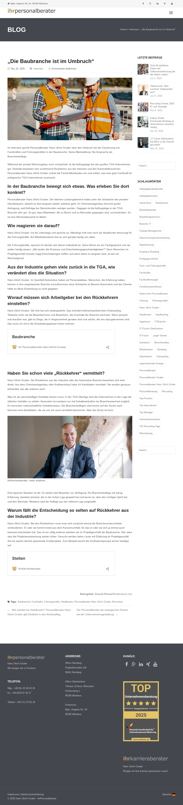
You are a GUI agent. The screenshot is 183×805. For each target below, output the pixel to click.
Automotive (145, 203)
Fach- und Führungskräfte (152, 265)
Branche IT (145, 224)
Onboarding (162, 356)
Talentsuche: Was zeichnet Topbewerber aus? (161, 89)
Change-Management (150, 230)
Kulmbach (144, 342)
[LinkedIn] (157, 3)
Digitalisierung (146, 244)
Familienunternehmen (150, 286)
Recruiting (117, 601)
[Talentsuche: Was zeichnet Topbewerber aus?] (143, 89)
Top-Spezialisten (148, 405)
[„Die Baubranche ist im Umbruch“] (70, 108)
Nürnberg (162, 349)
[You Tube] (171, 3)
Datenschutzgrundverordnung (154, 237)
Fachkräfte (37, 601)
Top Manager (146, 412)
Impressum (13, 794)
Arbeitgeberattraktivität (151, 189)
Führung (143, 300)
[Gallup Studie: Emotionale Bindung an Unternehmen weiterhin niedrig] (143, 121)
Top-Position (145, 398)
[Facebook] (143, 3)
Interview (134, 29)
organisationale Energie (151, 363)
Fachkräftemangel (148, 279)
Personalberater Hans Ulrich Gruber (92, 601)
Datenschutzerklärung (32, 794)
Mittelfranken (146, 349)
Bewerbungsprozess (149, 217)
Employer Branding (149, 251)
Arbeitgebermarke (148, 196)
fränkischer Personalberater (153, 293)
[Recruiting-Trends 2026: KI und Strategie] (143, 107)
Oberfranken (145, 356)
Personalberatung (148, 391)
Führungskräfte (52, 601)
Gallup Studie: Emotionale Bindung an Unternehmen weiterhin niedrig (162, 123)
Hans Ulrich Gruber (149, 307)
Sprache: (167, 794)
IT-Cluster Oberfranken (151, 328)
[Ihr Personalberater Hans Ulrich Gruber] (32, 12)
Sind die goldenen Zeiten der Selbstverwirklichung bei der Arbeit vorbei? (162, 70)
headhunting (162, 314)
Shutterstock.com (122, 594)
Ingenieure (144, 321)
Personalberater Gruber (151, 377)
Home (123, 29)
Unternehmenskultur (149, 419)
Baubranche (24, 601)
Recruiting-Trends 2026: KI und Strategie (162, 105)
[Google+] (150, 3)
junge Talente (160, 335)
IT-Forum (144, 335)
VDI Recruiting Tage (149, 426)
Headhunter (67, 601)
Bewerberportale (147, 210)
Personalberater (147, 370)
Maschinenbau (161, 342)
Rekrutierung (145, 433)
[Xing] (164, 3)
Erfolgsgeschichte (148, 258)
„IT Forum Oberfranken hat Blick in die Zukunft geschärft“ (162, 141)
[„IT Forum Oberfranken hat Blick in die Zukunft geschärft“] (143, 142)
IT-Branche (160, 321)
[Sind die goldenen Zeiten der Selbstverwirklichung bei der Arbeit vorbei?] (143, 69)
